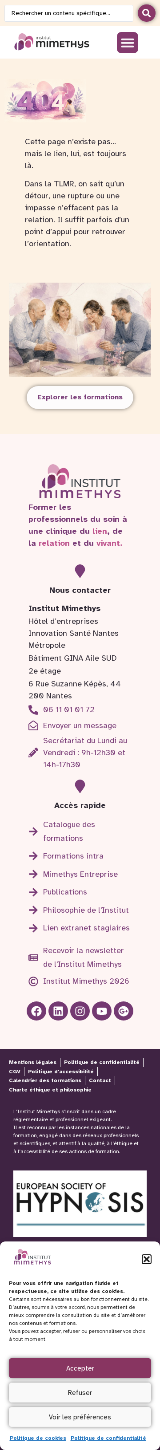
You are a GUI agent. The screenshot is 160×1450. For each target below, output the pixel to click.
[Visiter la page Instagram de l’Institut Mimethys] (79, 1011)
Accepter (80, 1368)
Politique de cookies (38, 1438)
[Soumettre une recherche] (147, 13)
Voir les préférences (80, 1417)
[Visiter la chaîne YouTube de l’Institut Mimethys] (101, 1011)
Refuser (80, 1393)
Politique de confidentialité (108, 1438)
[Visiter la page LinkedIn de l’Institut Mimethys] (36, 1011)
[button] (146, 1259)
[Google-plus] (123, 1011)
